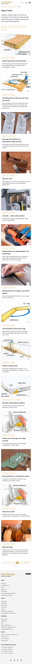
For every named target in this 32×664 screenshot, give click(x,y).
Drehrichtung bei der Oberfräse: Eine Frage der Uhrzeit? (15, 99)
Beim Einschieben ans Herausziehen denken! (15, 476)
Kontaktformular (5, 585)
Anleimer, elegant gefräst (10, 366)
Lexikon (3, 609)
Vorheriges (3, 563)
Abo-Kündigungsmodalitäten (8, 593)
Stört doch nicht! (7, 179)
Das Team (3, 583)
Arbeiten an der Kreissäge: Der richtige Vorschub (14, 439)
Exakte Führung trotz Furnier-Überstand (14, 61)
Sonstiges (17, 26)
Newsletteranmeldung (6, 595)
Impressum (4, 621)
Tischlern (23, 26)
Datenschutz (4, 619)
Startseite (4, 7)
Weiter (16, 565)
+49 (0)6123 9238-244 (7, 649)
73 (26, 563)
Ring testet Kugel (7, 547)
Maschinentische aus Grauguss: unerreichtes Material (15, 292)
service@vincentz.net (7, 651)
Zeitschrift (3, 589)
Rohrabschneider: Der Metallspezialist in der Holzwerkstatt (15, 252)
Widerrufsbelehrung (6, 625)
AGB (2, 623)
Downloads (4, 601)
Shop (2, 587)
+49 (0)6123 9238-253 (7, 647)
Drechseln (4, 26)
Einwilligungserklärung (7, 629)
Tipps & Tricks (12, 7)
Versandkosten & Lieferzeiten (8, 613)
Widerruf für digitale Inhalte (8, 627)
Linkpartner (4, 603)
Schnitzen (10, 26)
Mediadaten (4, 591)
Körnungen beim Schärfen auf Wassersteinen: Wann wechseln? (12, 140)
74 (28, 563)
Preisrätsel (3, 607)
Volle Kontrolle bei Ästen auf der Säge (13, 329)
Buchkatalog (4, 605)
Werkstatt (4, 29)
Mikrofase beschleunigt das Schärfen (13, 403)
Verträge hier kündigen (7, 611)
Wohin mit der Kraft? (8, 512)
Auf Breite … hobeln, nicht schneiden (13, 216)
